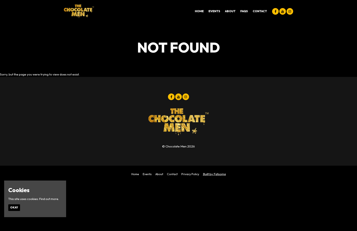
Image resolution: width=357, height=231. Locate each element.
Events (214, 11)
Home (199, 11)
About (230, 11)
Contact (260, 11)
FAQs (244, 11)
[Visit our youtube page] (282, 11)
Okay (14, 207)
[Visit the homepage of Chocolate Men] (79, 11)
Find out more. (49, 199)
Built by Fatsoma (214, 174)
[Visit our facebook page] (275, 11)
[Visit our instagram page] (290, 11)
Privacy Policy (190, 174)
